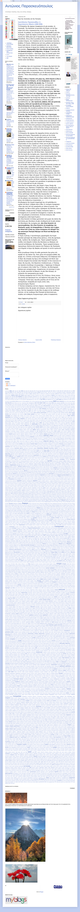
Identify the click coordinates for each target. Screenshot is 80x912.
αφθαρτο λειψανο (66, 460)
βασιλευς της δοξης (71, 465)
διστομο (46, 504)
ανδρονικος (28, 439)
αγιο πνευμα (42, 401)
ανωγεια (38, 445)
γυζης (10, 491)
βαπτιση (43, 463)
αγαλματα (68, 393)
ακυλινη (17, 429)
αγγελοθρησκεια (48, 395)
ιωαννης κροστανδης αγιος (60, 566)
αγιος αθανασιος (71, 404)
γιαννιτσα (20, 484)
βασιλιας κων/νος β (22, 466)
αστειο (47, 456)
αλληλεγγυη (22, 432)
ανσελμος (42, 442)
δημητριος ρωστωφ (29, 498)
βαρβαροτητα (7, 465)
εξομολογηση (22, 524)
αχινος (34, 462)
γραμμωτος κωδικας (56, 487)
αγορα (31, 421)
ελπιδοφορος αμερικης (56, 520)
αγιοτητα (15, 421)
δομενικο (41, 506)
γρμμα (71, 490)
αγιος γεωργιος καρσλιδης (59, 402)
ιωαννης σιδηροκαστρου (65, 568)
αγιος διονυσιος (50, 408)
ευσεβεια (29, 533)
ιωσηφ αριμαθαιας (53, 569)
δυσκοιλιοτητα (14, 509)
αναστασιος (35, 438)
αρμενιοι (60, 452)
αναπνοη (10, 438)
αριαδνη (51, 451)
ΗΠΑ (72, 540)
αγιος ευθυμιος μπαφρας (14, 409)
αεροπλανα (68, 422)
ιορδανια (38, 560)
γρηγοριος (73, 487)
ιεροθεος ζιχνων (65, 556)
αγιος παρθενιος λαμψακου (24, 417)
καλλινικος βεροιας (8, 575)
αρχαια (73, 453)
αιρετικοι (44, 427)
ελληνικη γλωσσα (12, 520)
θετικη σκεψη (28, 552)
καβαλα (38, 570)
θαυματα (69, 543)
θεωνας (41, 552)
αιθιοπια (19, 427)
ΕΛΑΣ (41, 516)
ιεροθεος (60, 556)
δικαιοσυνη (55, 503)
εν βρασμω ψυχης (53, 522)
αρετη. (40, 451)
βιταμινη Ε (65, 470)
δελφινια (44, 496)
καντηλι (28, 577)
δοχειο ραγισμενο (24, 507)
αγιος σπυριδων (38, 404)
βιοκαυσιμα (52, 470)
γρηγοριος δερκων (34, 489)
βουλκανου (70, 473)
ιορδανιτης (42, 560)
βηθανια (13, 469)
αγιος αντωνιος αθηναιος (55, 405)
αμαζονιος (61, 432)
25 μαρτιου (35, 392)
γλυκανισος (7, 486)
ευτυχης (70, 533)
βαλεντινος (23, 463)
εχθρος (36, 536)
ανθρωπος (51, 441)
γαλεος (39, 476)
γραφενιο (66, 487)
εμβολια (73, 520)
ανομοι (33, 442)
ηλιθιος (40, 540)
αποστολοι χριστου (18, 448)
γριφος (68, 490)
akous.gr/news (69, 129)
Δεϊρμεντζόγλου (17, 496)
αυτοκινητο (72, 459)
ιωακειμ (10, 565)
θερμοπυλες (7, 552)
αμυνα (31, 435)
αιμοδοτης (30, 427)
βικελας (8, 470)
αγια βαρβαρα (19, 396)
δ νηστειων (27, 491)
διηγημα (46, 503)
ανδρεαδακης (10, 439)
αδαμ (31, 422)
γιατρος (29, 484)
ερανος (51, 528)
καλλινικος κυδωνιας (24, 575)
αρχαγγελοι (62, 453)
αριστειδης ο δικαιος (71, 451)
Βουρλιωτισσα (10, 475)
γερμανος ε (47, 480)
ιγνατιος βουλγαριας (12, 556)
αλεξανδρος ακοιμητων (15, 431)
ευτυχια (73, 533)
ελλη (45, 519)
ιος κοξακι (55, 560)
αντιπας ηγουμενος (26, 443)
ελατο (48, 516)
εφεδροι (38, 535)
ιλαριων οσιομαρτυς (43, 559)
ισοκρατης (40, 563)
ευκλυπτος (15, 532)
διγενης (38, 503)
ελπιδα (50, 520)
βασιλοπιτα (56, 466)
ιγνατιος (6, 556)
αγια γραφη (24, 396)
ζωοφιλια (12, 539)
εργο (68, 528)
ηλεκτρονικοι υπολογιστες (10, 540)
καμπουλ (58, 576)
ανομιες (30, 442)
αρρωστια (12, 453)
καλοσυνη (22, 576)
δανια (74, 493)
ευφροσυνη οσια (13, 535)
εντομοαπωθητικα (32, 523)
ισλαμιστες (33, 563)
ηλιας (20, 540)
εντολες (24, 523)
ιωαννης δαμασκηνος (56, 565)
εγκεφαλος (28, 510)
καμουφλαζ (47, 576)
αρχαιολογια (36, 455)
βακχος (10, 463)
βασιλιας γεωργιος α (13, 466)
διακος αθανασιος (24, 501)
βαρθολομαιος (13, 465)
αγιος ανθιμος (40, 405)
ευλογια (26, 532)
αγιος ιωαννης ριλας (68, 402)
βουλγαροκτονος (57, 473)
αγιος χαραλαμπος (54, 420)
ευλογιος (35, 532)
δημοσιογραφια (8, 500)
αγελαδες (69, 395)
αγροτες (59, 421)
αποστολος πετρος (61, 448)
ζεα (15, 538)
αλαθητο (24, 429)
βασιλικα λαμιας (43, 466)
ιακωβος (69, 553)
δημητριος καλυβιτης (21, 498)
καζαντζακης (64, 570)
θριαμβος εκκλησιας (23, 553)
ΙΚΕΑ (32, 559)
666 (43, 392)
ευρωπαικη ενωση (8, 533)
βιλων (19, 470)
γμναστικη (36, 486)
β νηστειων (52, 462)
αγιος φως (54, 404)
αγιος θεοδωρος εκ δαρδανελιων (61, 409)
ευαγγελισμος (20, 530)
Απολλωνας (62, 446)
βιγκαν (71, 469)
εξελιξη (73, 523)
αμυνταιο (34, 435)
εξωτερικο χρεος (46, 524)
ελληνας (48, 519)
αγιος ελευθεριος (63, 408)
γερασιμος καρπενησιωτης (47, 479)
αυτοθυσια (57, 459)
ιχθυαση (73, 563)
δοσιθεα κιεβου (65, 506)
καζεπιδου (69, 570)
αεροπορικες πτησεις (20, 424)
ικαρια (30, 559)
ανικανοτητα (70, 441)
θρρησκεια (29, 553)
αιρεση (41, 427)
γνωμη (39, 486)
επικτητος (7, 528)
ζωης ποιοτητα (72, 538)
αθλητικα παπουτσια (50, 425)
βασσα (70, 466)
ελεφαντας (49, 517)
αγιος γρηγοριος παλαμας (26, 408)
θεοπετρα (27, 549)
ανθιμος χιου (27, 441)
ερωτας (30, 529)
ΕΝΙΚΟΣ (68, 108)
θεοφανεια (54, 549)
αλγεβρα (59, 429)
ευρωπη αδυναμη (20, 533)
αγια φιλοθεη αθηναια (14, 401)
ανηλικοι (73, 439)
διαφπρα (30, 503)
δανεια (71, 493)
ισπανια (47, 563)
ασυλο (74, 456)
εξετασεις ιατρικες (12, 524)
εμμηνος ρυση (19, 522)
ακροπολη (56, 428)
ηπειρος (10, 542)
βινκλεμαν (22, 470)
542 (41, 392)
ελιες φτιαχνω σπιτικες (68, 517)
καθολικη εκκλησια (31, 572)
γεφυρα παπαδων (28, 482)
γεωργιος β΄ (65, 482)
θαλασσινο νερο (16, 543)
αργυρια (73, 449)
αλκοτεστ (11, 432)
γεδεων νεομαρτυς (34, 477)
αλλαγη (18, 432)
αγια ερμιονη (37, 398)
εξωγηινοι (38, 524)
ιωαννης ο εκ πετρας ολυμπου (25, 568)
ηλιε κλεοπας (36, 540)
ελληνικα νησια (63, 519)
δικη (63, 503)
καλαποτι (40, 573)
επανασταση (12, 526)
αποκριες (44, 446)
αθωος (62, 425)
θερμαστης (59, 550)
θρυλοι (33, 553)
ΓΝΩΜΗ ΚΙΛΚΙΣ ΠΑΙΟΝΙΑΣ (10, 168)
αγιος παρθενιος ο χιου (34, 417)
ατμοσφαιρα (51, 458)
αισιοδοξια (52, 427)
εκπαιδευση (7, 516)
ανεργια (62, 439)
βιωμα (13, 472)
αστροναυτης (60, 456)
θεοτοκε (39, 549)
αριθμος (57, 451)
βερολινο (70, 467)
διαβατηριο (43, 500)
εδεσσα (14, 512)
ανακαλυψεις (22, 436)
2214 (9, 392)
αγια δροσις (16, 398)
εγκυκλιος (51, 510)
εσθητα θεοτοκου (40, 529)
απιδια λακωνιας (16, 446)
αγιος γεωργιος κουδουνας (59, 407)
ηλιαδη (17, 540)
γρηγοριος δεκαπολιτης (26, 489)
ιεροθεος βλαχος (71, 556)
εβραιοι (9, 510)
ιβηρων (69, 555)
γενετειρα (53, 477)
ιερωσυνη (13, 559)
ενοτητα (16, 523)
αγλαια (24, 421)
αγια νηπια (34, 399)
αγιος (53, 402)
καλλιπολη (41, 575)
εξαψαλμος (70, 523)
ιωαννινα (25, 569)
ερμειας (6, 529)
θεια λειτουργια (31, 545)
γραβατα (44, 487)
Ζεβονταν (23, 538)
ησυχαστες (50, 542)
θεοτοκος (43, 549)
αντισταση (40, 443)
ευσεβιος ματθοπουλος (53, 533)
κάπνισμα (58, 577)
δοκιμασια (30, 506)
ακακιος (9, 428)
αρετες (35, 451)
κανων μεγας (36, 577)
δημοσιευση (73, 498)
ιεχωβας (16, 559)
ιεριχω (57, 556)
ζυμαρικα (57, 538)
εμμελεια (14, 522)
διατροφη (11, 503)
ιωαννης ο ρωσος (34, 568)
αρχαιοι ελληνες (24, 455)
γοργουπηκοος (8, 487)
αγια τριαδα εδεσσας (71, 399)
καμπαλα (51, 576)
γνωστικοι (52, 486)
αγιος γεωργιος (51, 407)
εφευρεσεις (48, 535)
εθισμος (24, 512)
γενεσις (49, 477)
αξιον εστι (48, 445)
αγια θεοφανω (57, 398)
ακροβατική (52, 428)
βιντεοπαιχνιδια (30, 470)
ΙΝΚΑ (19, 560)
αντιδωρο (57, 442)
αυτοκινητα (67, 459)
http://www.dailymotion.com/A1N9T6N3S (70, 138)
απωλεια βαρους (43, 449)
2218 (18, 392)
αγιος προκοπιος (28, 418)
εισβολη (73, 513)
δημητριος (60, 497)
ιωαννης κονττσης (44, 566)
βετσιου (10, 469)
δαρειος (40, 494)
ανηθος (70, 439)
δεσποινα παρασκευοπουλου (17, 497)
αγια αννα (71, 396)
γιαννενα (16, 484)
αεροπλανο (72, 422)
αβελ (10, 393)
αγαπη (13, 395)
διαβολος (55, 500)
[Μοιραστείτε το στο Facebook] (31, 302)
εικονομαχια (32, 513)
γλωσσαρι (31, 486)
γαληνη (45, 476)
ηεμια (32, 539)
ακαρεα (12, 428)
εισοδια (10, 514)
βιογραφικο (44, 470)
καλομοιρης (11, 576)
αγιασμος (27, 401)
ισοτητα (44, 563)
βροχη (53, 475)
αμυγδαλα (22, 435)
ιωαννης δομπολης (63, 565)
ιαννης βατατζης (50, 555)
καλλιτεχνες (58, 575)
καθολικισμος (37, 572)
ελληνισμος (33, 520)
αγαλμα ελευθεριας (62, 393)
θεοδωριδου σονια (49, 546)
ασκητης (25, 456)
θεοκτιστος (7, 549)
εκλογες (73, 514)
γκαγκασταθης (43, 484)
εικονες (28, 513)
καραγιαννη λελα (71, 577)
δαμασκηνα (34, 493)
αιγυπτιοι (6, 427)
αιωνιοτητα (65, 427)
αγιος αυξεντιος (17, 407)
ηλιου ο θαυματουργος (53, 540)
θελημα (48, 545)
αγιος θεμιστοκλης (51, 409)
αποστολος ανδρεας (32, 448)
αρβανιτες (58, 449)
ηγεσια (26, 539)
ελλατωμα (42, 519)
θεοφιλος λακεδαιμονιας (16, 550)
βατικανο (73, 466)
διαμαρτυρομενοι (48, 501)
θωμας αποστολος (55, 553)
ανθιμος (14, 441)
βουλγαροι (51, 473)
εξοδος (17, 524)
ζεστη (33, 538)
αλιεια (62, 431)
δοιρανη (26, 506)
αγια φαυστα (7, 401)
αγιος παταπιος (52, 417)
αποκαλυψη (36, 446)
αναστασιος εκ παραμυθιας (43, 438)
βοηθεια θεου (46, 472)
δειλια (8, 496)
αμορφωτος (7, 435)
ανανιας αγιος (64, 436)
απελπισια (7, 446)
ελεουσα (28, 517)
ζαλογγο (57, 536)
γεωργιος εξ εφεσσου (14, 483)
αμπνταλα (11, 435)
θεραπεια (32, 550)
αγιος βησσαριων (39, 407)
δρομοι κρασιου (61, 507)
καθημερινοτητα (24, 572)
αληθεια (55, 431)
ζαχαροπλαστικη (8, 538)
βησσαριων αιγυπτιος (39, 469)
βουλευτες (62, 473)
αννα (9, 442)
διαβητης (47, 500)
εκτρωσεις (24, 516)
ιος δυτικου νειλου (49, 560)
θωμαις (49, 553)
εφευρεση (53, 535)
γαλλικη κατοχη (72, 476)
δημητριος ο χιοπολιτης (67, 497)
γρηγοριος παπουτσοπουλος (37, 490)
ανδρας (6, 439)
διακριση (30, 501)
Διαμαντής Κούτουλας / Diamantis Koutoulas (9, 130)
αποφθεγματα (24, 449)
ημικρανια (68, 540)
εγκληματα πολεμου (41, 510)
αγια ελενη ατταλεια (31, 398)
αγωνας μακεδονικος (25, 422)
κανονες (21, 577)
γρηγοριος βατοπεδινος (9, 489)
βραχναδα (29, 475)
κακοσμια (12, 573)
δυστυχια (32, 509)
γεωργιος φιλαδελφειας (65, 483)
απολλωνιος (67, 446)
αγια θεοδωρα (51, 398)
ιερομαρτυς (34, 557)
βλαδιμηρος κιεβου (17, 472)
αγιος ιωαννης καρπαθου (68, 411)
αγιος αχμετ (22, 407)
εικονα (25, 513)
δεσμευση (7, 497)
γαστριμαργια (19, 477)
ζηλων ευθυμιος (40, 538)
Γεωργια (40, 482)
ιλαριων (37, 559)
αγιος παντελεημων (15, 417)
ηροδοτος (17, 542)
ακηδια (31, 428)
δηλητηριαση (37, 497)
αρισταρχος (61, 451)
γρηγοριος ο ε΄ (28, 490)
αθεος (24, 425)
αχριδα (39, 462)
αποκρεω (40, 446)
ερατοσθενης (55, 528)
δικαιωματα (60, 503)
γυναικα (19, 491)
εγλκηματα (68, 510)
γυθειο (12, 491)
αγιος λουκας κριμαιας (29, 414)
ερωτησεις (34, 529)
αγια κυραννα (40, 396)
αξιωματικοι (52, 445)
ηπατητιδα (7, 542)
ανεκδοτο (43, 439)
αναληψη (48, 436)
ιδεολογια (30, 556)
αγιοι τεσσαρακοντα (30, 402)
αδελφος (37, 422)
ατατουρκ (43, 458)
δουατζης (70, 506)
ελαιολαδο (38, 516)
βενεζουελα (38, 467)
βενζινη (45, 467)
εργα (59, 528)
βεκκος (25, 467)
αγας (40, 395)
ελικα (74, 517)
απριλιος (28, 449)
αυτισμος (42, 459)
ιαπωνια (55, 555)
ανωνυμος (42, 445)
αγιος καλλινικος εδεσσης (63, 412)
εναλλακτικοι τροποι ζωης (62, 522)
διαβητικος (51, 500)
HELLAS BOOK (69, 132)
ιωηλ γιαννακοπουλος (33, 569)
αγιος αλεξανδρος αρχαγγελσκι (20, 405)
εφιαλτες (73, 535)
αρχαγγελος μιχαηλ (68, 453)
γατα (23, 477)
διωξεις (6, 506)
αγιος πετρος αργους (69, 417)
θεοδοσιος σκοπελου (24, 546)
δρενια (54, 507)
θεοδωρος (54, 546)
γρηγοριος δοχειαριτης (56, 489)
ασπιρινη (33, 456)
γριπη (60, 490)
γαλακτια (28, 476)
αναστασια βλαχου (24, 438)
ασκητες (22, 456)
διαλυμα (42, 501)
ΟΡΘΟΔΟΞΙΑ (69, 118)
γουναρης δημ (39, 487)
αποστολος (26, 448)
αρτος (58, 453)
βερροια (73, 467)
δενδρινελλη (54, 496)
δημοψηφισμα (34, 500)
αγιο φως (46, 401)
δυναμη (70, 507)
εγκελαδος (24, 510)
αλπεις (36, 432)
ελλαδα (33, 519)
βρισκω (49, 475)
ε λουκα (65, 509)
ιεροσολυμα (48, 557)
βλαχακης (33, 472)
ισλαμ (29, 563)
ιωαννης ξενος (42, 565)
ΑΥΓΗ (7, 54)
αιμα (22, 427)
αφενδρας (49, 461)
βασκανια (66, 466)
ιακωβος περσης (36, 555)
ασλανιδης (29, 456)
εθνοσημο (7, 513)
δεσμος (10, 497)
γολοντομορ (63, 486)
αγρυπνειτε (70, 421)
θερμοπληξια (72, 550)
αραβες (48, 449)
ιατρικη (64, 555)
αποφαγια (16, 449)
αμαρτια (10, 433)
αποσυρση (73, 448)
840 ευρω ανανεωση (52, 392)
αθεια (21, 425)
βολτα (57, 472)
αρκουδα (44, 452)
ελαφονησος (51, 516)
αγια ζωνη (47, 398)
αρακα (51, 449)
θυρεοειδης (43, 553)
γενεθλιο (46, 477)
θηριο (47, 552)
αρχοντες (53, 455)
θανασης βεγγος (39, 543)
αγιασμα (23, 401)
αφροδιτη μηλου (15, 462)
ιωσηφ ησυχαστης (11, 570)
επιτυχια (26, 528)
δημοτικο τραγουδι (28, 500)
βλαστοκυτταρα (24, 472)
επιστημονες (18, 528)
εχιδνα (40, 536)
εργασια (61, 528)
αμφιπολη (64, 435)
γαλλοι (6, 477)
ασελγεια (73, 455)
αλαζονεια (21, 429)
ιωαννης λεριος (69, 566)
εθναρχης (28, 512)
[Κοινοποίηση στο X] (30, 302)
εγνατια (71, 510)
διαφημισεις (15, 503)
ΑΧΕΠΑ (24, 462)
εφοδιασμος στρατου (14, 536)
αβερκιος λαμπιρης (14, 393)
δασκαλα (50, 494)
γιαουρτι (23, 484)
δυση (10, 509)
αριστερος (17, 452)
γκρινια (67, 484)
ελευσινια (44, 517)
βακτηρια (7, 463)
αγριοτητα (44, 421)
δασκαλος (54, 494)
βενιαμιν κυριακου (50, 467)
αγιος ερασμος (70, 408)
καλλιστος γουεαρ (46, 575)
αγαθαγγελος (42, 393)
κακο (66, 572)
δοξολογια (58, 506)
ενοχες (19, 523)
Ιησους (20, 559)
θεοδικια (68, 545)
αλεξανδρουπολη (42, 431)
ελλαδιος (36, 519)
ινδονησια (7, 560)
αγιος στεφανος (24, 420)
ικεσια (35, 559)
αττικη (55, 458)
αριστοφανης (31, 452)
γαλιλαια (52, 476)
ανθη (12, 441)
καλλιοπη (29, 575)
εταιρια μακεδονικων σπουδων (60, 529)
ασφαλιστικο (25, 458)
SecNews (8, 119)
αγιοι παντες (14, 402)
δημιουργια (50, 498)
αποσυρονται (68, 448)
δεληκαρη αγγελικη (38, 496)
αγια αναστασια (66, 396)
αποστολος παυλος (53, 448)
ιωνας (40, 569)
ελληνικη (6, 520)
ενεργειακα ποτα (8, 523)
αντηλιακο (46, 442)
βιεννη (74, 469)
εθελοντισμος (18, 512)
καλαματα (28, 573)
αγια (72, 395)
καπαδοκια (45, 577)
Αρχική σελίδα (39, 339)
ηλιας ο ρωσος (31, 540)
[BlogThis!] (29, 302)
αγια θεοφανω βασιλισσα (32, 396)
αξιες (45, 445)
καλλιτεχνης (63, 575)
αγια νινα (38, 399)
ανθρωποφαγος (64, 441)
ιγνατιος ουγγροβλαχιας (20, 556)
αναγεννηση (11, 436)
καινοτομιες (56, 572)
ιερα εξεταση (38, 556)
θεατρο (15, 545)
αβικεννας (23, 393)
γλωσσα (22, 486)
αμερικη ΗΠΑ (50, 433)
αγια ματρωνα (29, 399)
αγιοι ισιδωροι (72, 401)
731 (45, 392)
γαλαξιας (36, 476)
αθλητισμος (56, 425)
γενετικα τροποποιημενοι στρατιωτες (61, 477)
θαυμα (60, 543)
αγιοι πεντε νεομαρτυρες (21, 402)
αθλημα (37, 425)
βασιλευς (66, 465)
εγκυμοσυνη (63, 510)
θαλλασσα (30, 543)
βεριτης (59, 467)
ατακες (36, 458)
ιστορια (59, 564)
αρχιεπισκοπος (44, 455)
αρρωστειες (7, 453)
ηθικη (36, 539)
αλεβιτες (63, 429)
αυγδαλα (73, 458)
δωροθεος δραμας (60, 509)
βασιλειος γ (55, 465)
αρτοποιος (55, 453)
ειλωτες (42, 513)
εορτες (55, 524)
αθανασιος (40, 424)
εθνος (74, 512)
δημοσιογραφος (14, 500)
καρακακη (25, 579)
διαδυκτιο (63, 500)
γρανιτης (62, 487)
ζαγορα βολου (44, 536)
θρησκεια (73, 552)
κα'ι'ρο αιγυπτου (31, 570)
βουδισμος (24, 473)
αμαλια (65, 432)
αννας (24, 442)
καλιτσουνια (54, 573)
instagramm (68, 141)
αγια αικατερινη (59, 396)
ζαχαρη (69, 536)
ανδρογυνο (24, 439)
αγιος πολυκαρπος (13, 418)
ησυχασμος (46, 542)
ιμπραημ (68, 559)
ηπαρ (74, 540)
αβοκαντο (27, 393)
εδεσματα (11, 512)
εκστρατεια (12, 516)
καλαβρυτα (16, 573)
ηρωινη (32, 542)
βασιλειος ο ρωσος (60, 465)
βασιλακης (32, 465)
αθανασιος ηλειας (67, 424)
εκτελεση (19, 516)
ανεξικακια (59, 439)
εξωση (41, 524)
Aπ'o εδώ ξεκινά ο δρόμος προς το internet (70, 126)
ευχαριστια (26, 535)
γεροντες (73, 480)
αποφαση (19, 449)
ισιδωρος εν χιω (24, 563)
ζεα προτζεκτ (19, 538)
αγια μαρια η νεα (17, 399)
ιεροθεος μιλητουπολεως (9, 557)
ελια (60, 517)
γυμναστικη (16, 491)
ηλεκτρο (51, 539)
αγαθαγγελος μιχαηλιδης (49, 393)
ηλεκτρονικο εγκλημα (70, 539)
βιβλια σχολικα (60, 469)
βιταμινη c (69, 470)
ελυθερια (64, 520)
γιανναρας (12, 484)
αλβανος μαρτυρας (53, 429)
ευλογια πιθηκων (31, 532)
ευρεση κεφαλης (63, 532)
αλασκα (28, 429)
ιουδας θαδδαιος (68, 560)
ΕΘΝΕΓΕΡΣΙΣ (9, 180)
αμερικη (45, 433)
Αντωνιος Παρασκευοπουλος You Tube (70, 95)
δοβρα (18, 506)
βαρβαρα (59, 463)
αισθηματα (48, 427)
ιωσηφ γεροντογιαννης (61, 569)
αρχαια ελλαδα (8, 455)
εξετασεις (7, 524)
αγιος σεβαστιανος (31, 404)
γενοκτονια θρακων (18, 479)
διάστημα (64, 501)
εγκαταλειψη (19, 510)
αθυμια (60, 425)
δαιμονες (20, 493)
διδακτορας (42, 503)
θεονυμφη (23, 549)
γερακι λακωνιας (31, 479)
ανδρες (20, 439)
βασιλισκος (52, 466)
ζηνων (51, 538)
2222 (29, 392)
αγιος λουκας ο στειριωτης (40, 414)
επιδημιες (31, 526)
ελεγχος (58, 516)
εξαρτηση (66, 523)
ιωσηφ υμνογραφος (24, 570)
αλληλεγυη (27, 432)
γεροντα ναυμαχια (64, 480)
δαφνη (70, 494)
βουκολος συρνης (29, 473)
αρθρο (48, 451)
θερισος (43, 550)
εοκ (50, 524)
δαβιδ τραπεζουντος (15, 493)
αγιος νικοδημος (14, 415)
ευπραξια (58, 532)
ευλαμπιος (22, 532)
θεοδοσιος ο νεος (17, 546)
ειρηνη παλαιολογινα (54, 513)
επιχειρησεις (42, 528)
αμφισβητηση (68, 435)
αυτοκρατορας (8, 460)
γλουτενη (70, 484)
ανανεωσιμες (59, 436)
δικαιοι (51, 503)
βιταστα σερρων (8, 472)
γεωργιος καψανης (29, 483)
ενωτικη (50, 523)
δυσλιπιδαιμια (24, 509)
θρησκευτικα (7, 553)
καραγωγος (12, 579)
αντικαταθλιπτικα (62, 442)
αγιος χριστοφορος (61, 420)
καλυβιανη (35, 576)
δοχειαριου (18, 507)
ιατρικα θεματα (59, 555)
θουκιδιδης (59, 552)
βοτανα (14, 473)
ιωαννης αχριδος (48, 565)
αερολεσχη (63, 422)
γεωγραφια (37, 482)
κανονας (18, 577)
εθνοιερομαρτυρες (54, 512)
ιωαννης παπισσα (42, 568)
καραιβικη (16, 579)
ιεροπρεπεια (38, 557)
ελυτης (68, 520)
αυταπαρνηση (33, 459)
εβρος (15, 510)
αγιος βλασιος (45, 407)
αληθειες (58, 431)
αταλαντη (39, 458)
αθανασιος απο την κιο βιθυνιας (57, 424)
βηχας (44, 469)
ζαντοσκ (66, 536)
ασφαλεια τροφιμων (19, 458)
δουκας (73, 506)
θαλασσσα (26, 543)
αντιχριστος (50, 443)
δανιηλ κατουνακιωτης (26, 494)
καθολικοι (42, 572)
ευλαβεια (18, 532)
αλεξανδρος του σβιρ (34, 431)
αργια (65, 449)
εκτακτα (16, 516)
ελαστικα (44, 516)
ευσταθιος (65, 533)
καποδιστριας (62, 577)
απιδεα (11, 446)
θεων (39, 552)
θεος (33, 549)
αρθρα (45, 451)
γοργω (13, 487)
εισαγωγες (70, 513)
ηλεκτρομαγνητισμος (57, 539)
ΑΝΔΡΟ (68, 92)
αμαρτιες (14, 433)
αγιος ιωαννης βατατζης (58, 411)
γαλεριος (42, 476)
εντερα (21, 523)
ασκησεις (15, 456)
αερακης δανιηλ (57, 422)
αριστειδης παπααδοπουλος (10, 452)
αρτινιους (68, 97)
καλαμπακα (32, 573)
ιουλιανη (73, 560)
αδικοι (44, 422)
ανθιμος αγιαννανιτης (20, 441)
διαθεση (70, 500)
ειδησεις (10, 513)
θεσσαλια (12, 552)
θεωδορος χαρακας (34, 552)
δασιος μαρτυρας (45, 494)
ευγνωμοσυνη (41, 530)
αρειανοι (22, 451)
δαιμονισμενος (25, 493)
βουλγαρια (39, 473)
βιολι (55, 470)
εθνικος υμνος (48, 512)
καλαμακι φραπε (22, 573)
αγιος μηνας (69, 414)
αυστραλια (24, 459)
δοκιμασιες (34, 506)
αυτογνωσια (51, 459)
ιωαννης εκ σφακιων (71, 565)
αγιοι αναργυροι (60, 401)
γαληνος (48, 476)
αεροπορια (13, 424)
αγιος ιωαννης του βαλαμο (28, 412)
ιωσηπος (45, 569)
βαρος (22, 465)
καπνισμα (54, 577)
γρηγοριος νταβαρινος (21, 490)
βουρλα (6, 475)
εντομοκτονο (38, 523)
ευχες (30, 535)
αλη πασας (51, 431)
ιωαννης (13, 565)
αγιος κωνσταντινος (13, 414)
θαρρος (54, 543)
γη (74, 483)
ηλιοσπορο (46, 540)
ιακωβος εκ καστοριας (21, 555)
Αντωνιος (61, 443)
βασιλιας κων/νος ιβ (31, 466)
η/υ (23, 539)
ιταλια (68, 563)
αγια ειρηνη (20, 398)
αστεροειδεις (51, 456)
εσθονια (45, 529)
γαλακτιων (32, 476)
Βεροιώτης (9, 105)
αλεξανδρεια (67, 429)
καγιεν (61, 570)
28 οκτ (39, 392)
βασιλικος (48, 466)
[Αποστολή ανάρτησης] (25, 302)
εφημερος (70, 535)
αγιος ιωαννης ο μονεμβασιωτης (46, 411)
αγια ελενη (25, 398)
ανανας (55, 436)
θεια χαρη (42, 545)
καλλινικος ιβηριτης (16, 575)
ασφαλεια (13, 458)
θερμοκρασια (67, 550)
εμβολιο (6, 522)
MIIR (7, 58)
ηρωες (30, 542)
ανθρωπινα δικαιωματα (38, 441)
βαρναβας (19, 465)
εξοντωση (27, 524)
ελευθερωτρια (40, 517)
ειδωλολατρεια (20, 513)
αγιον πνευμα (48, 402)
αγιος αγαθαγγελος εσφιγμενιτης (62, 404)
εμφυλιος (47, 522)
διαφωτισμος (34, 503)
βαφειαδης (22, 467)
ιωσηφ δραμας (68, 569)
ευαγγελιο (15, 530)
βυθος (71, 475)
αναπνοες (7, 438)
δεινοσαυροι (12, 496)
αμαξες (73, 432)
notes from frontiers (70, 143)
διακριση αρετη (34, 501)
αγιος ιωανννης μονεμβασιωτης (52, 412)
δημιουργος (54, 498)
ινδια (71, 559)
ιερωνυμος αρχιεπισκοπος (66, 557)
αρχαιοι (19, 455)
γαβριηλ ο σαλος (8, 476)
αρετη (37, 451)
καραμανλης (29, 579)
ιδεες (28, 556)
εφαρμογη (35, 535)
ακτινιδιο (68, 428)
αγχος (73, 421)
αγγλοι (65, 395)
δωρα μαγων (46, 509)
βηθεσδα (17, 469)
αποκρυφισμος (57, 446)
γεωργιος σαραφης (51, 483)
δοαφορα (15, 506)
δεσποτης (25, 497)
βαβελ (70, 462)
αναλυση (51, 436)
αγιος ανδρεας (35, 405)
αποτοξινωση (7, 449)
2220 (25, 392)
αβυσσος (38, 393)
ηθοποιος (45, 539)
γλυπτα (18, 486)
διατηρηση (73, 501)
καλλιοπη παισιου (35, 575)
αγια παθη (42, 399)
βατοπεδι (11, 467)
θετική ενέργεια (23, 552)
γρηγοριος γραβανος (18, 489)
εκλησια (70, 514)
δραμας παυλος (43, 507)
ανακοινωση (37, 436)
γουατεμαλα (20, 487)
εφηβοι (59, 535)
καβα (35, 570)
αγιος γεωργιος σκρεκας (9, 408)
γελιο (43, 477)
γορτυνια (16, 487)
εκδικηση (38, 514)
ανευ (68, 439)
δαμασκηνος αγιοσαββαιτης (41, 493)
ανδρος (32, 439)
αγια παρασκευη (48, 399)
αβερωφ (19, 393)
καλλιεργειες (68, 573)
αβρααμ (30, 393)
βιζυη (6, 470)
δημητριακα (56, 497)
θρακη (63, 552)
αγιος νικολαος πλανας (47, 415)
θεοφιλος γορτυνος (8, 550)
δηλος (45, 497)
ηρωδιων (27, 542)
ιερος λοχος (43, 557)
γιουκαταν (39, 484)
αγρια (41, 421)
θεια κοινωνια (24, 545)
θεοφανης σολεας (64, 549)
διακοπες (19, 501)
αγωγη (6, 422)
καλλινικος (73, 573)
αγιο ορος (37, 401)
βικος (11, 470)
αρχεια (40, 455)
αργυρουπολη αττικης (13, 451)
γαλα (25, 476)
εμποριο (32, 522)
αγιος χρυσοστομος (69, 420)
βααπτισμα (67, 462)
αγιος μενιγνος (63, 414)
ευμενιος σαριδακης (52, 532)
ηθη (33, 539)
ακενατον (20, 428)
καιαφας (50, 572)
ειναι (45, 513)
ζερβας (26, 538)
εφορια (19, 536)
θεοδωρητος (43, 546)
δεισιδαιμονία (22, 496)
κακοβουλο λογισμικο (71, 572)
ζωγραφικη (65, 538)
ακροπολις (60, 428)
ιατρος (67, 555)
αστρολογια (56, 456)
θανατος (44, 543)
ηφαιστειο (59, 542)
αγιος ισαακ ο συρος (35, 411)
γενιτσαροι (73, 477)
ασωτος (29, 458)
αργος (67, 449)
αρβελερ (62, 449)
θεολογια (19, 549)
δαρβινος (32, 494)
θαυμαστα (64, 543)
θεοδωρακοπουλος (37, 546)
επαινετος (7, 526)
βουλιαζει (66, 473)
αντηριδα (49, 442)
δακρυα (30, 493)
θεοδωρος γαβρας (71, 546)
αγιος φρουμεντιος (42, 420)
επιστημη (14, 528)
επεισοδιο (17, 526)
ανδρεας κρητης (16, 439)
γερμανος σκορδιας (41, 480)
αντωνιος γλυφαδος (67, 443)
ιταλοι (70, 563)
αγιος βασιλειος (33, 407)
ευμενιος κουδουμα (44, 532)
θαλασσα (69, 542)
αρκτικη (47, 452)
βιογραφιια (40, 470)
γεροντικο (7, 482)
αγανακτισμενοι (8, 395)
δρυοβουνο (66, 507)
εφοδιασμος (7, 536)
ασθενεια (7, 456)
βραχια (25, 475)
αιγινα (74, 425)
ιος (45, 560)
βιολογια (57, 470)
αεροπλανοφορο (8, 424)
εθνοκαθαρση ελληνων (68, 512)
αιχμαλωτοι (61, 427)
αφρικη (10, 462)
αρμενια (57, 452)
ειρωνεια (65, 513)
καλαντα (36, 573)
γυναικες (23, 491)
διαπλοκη (53, 501)
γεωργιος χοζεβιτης (49, 482)
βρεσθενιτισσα (37, 475)
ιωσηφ (48, 569)
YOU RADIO (9, 56)
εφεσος (41, 535)
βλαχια (37, 472)
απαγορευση (59, 445)
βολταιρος (60, 472)
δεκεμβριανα (32, 496)
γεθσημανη (40, 477)
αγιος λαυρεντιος (21, 414)
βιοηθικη (47, 470)
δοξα (51, 506)
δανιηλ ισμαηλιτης (18, 494)
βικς (13, 470)
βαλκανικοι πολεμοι (33, 463)
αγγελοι (53, 395)
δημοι (58, 498)
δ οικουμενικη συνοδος (33, 491)
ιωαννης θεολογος (18, 565)
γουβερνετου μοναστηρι (27, 487)
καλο (74, 575)
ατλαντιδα (47, 458)
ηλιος (43, 540)
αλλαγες (15, 432)
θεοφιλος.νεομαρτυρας (26, 550)
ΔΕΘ (6, 496)
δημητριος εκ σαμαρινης (13, 498)
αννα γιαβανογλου (14, 442)
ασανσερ (67, 455)
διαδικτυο (59, 500)
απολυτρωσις (72, 446)
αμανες (70, 432)
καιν (53, 572)
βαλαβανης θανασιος (16, 463)
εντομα (27, 523)
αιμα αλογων (25, 427)
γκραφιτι (59, 484)
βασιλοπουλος (61, 466)
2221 (27, 392)
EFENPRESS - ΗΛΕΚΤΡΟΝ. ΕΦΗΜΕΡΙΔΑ (9, 193)
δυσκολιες (19, 509)
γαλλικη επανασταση (65, 476)
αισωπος (56, 427)
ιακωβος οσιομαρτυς (13, 555)
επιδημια (28, 526)
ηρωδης (23, 542)
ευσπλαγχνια (60, 533)
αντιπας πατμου (34, 443)
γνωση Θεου (47, 486)
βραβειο (18, 475)
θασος (57, 543)
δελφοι (47, 496)
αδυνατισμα (51, 422)
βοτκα (17, 473)
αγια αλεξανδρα (13, 396)
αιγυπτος (10, 427)
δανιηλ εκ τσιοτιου (11, 494)
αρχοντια (57, 455)
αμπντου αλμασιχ (17, 435)
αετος (31, 424)
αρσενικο (16, 453)
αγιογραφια (50, 401)
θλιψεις (52, 552)
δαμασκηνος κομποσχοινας (52, 493)
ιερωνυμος (58, 557)
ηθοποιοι (41, 539)
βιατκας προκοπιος (50, 469)
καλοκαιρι (7, 576)
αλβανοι (48, 429)
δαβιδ (48, 491)
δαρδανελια (37, 494)
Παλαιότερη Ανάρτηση (56, 339)
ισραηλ (51, 563)
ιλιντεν (59, 559)
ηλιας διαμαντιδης (24, 540)
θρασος (66, 552)
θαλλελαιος (34, 543)
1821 (10, 391)
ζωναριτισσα (7, 539)
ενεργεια (73, 522)
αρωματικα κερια (62, 455)
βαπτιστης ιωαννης (54, 463)
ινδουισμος (11, 560)
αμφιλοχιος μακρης (48, 435)
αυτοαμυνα (47, 459)
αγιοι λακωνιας (8, 402)
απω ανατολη (32, 449)
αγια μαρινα (45, 396)
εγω (74, 510)
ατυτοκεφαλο (62, 458)
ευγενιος (36, 530)
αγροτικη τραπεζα (64, 421)
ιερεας (51, 556)
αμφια (37, 435)
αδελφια (33, 422)
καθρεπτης (46, 572)
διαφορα (25, 503)
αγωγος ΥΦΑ (14, 422)
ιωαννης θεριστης (15, 566)
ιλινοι (56, 559)
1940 (22, 390)
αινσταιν (34, 427)
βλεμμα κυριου (41, 472)
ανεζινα (39, 439)
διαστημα (60, 501)
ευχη (32, 535)
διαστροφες (68, 501)
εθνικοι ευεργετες (42, 512)
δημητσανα (45, 498)
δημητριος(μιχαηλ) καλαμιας (38, 498)
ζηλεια (36, 538)
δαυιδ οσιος (67, 494)
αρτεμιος (43, 453)
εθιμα (22, 512)
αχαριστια (20, 462)
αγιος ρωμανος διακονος (36, 418)
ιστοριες (64, 563)
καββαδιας (53, 570)
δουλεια (6, 507)
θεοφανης (59, 549)
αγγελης (43, 395)
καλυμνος (38, 576)
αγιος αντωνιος (46, 405)
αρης (43, 451)
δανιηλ (6, 494)
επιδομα (35, 526)
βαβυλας (73, 462)
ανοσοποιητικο (37, 442)
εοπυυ (52, 524)
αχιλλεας (27, 462)
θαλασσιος (21, 543)
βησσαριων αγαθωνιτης (30, 469)
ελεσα (31, 517)
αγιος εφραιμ (28, 409)
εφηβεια (56, 535)
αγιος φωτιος (48, 420)
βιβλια (55, 469)
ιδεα (26, 556)
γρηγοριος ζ (68, 489)
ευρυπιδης (68, 532)
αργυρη (70, 449)
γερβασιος (69, 479)
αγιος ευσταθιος (22, 409)
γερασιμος (40, 479)
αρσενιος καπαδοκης (35, 453)
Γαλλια (59, 476)
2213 (6, 392)
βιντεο (25, 470)
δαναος (68, 493)
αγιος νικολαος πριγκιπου (57, 415)
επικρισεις (73, 526)
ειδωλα (15, 513)
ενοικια (13, 523)
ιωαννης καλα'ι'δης (22, 566)
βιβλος (68, 469)
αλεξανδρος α (8, 431)
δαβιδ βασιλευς (52, 491)
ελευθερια (35, 517)
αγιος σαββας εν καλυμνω (47, 418)
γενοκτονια (11, 479)
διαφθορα (20, 503)
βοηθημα (51, 472)
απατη (63, 445)
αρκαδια (38, 452)
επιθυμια (52, 526)
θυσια (46, 553)
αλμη (30, 432)
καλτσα (31, 576)
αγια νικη (50, 396)
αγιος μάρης (58, 414)
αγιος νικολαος (25, 404)
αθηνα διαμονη (33, 425)
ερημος (73, 528)
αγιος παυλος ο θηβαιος (60, 417)
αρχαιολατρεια (30, 455)
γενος (23, 479)
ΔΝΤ (13, 506)
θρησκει (69, 552)
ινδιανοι (73, 559)
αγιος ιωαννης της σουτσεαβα (17, 412)
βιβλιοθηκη (65, 469)
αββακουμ (7, 393)
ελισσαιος (25, 519)
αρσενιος (20, 453)
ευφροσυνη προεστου (20, 535)
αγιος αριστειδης (11, 407)
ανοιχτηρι (27, 442)
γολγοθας (59, 486)
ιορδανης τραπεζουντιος (32, 560)
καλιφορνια (58, 573)
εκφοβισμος (28, 516)
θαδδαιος (65, 542)
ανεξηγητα (55, 439)
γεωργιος (44, 482)
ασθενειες (11, 456)
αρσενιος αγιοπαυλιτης (27, 453)
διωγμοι (64, 504)
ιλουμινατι (62, 559)
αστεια (44, 456)
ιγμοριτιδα (73, 555)
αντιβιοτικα (53, 442)
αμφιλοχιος (41, 435)
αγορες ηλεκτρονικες (36, 421)
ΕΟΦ (60, 524)
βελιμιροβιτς (33, 467)
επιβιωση (24, 526)
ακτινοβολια (72, 428)
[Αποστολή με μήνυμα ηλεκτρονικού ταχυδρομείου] (27, 302)
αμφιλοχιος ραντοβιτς (58, 435)
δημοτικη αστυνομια (20, 500)
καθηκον (19, 572)
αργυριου (6, 451)
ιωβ (28, 569)
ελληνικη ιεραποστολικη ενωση (21, 520)
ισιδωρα (19, 563)
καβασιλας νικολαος (43, 570)
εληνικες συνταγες (55, 517)
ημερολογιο (64, 540)
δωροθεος (55, 509)
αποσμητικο (7, 448)
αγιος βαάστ (27, 407)
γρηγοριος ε (63, 489)
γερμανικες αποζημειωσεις (27, 480)
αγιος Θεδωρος (45, 409)
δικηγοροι (66, 503)
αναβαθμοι (73, 435)
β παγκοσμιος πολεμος (59, 462)
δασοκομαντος (59, 494)
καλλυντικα (70, 575)
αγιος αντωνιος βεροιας (64, 405)
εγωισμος (7, 512)
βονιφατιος (64, 472)
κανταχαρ (25, 577)
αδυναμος (47, 422)
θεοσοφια (36, 549)
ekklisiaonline (69, 131)
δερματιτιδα (70, 496)
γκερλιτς (50, 484)
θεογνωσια (60, 545)
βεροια (67, 467)
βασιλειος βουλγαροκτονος (47, 465)
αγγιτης (56, 395)
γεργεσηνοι (14, 480)
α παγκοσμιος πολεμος (70, 392)
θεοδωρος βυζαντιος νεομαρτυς (62, 546)
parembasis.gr (69, 144)
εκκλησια (48, 515)
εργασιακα (65, 528)
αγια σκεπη (54, 399)
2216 (13, 392)
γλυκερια (14, 486)
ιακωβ (67, 553)
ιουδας (63, 560)
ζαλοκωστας (62, 536)
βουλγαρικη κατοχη (45, 473)
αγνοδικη (28, 421)
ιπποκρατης (32, 561)
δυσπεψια (28, 509)
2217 (15, 392)
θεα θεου (73, 543)
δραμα (38, 507)
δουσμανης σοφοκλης (12, 507)
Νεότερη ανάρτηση (22, 339)
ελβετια (55, 516)
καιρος (59, 572)
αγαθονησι (57, 393)
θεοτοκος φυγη (49, 549)
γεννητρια (7, 479)
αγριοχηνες (49, 421)
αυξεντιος (12, 459)
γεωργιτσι (72, 483)
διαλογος (39, 501)
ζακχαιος (53, 536)
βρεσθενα (33, 475)
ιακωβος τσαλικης (42, 555)
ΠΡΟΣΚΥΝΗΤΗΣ (70, 120)
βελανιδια (29, 467)
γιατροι (26, 484)
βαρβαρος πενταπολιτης (70, 463)
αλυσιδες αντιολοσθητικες (47, 432)
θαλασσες (11, 543)
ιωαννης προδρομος (50, 568)
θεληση (56, 545)
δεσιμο (73, 496)
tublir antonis (69, 148)
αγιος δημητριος (42, 408)
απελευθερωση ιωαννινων (70, 445)
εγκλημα (31, 510)
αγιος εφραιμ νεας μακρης (37, 409)
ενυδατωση (43, 523)
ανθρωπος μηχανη (57, 441)
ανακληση (32, 436)
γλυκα (74, 484)
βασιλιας (7, 466)
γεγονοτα (29, 477)
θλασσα (49, 552)
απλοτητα (24, 446)
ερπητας (13, 529)
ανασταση (18, 438)
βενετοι (42, 467)
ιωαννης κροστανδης (26, 565)
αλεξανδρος (72, 429)
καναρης (65, 576)
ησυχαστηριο (54, 542)
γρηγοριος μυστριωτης (13, 490)
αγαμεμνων (73, 393)
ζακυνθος (49, 536)
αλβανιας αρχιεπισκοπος (41, 429)
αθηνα (26, 425)
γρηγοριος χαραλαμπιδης (54, 490)
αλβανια (34, 429)
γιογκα (32, 484)
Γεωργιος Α (56, 482)
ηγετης (29, 539)
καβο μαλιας (57, 570)
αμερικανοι (41, 433)
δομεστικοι (46, 506)
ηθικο (39, 539)
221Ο (22, 392)
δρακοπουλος (34, 507)
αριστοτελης (27, 452)
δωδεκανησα (41, 509)
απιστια (21, 446)
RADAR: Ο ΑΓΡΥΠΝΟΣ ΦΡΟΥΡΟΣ (9, 156)
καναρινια (69, 576)
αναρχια (14, 438)
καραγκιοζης (7, 579)
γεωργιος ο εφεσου (44, 483)
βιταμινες (61, 470)
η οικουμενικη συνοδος (18, 539)
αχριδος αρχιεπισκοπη (45, 462)
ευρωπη (14, 533)
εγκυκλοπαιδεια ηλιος (57, 510)
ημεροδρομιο (59, 540)
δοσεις (61, 506)
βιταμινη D (73, 470)
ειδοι (13, 513)
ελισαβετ (13, 519)
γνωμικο (42, 486)
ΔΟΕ (23, 506)
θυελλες (36, 553)
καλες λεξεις (44, 573)
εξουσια (30, 524)
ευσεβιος (32, 533)
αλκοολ (73, 431)
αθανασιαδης (35, 424)
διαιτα (74, 500)
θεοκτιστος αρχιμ (13, 549)
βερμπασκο (63, 467)
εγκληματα (36, 510)
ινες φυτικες (15, 560)
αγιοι (54, 401)
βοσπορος (11, 473)
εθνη (31, 512)
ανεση (65, 439)
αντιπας (21, 443)
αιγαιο (65, 425)
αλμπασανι (33, 432)
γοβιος (55, 486)
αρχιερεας (49, 455)
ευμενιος (39, 532)
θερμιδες (63, 550)
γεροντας (69, 480)
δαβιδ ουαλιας (7, 493)
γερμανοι (35, 480)
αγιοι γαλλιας (66, 401)
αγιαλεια (20, 401)
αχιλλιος (31, 462)
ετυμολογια (69, 529)
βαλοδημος (39, 463)
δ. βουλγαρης (41, 491)
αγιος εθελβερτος (57, 408)
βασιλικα (37, 466)
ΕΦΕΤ (44, 535)
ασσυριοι (41, 456)
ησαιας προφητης (40, 542)
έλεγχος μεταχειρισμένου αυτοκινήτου (68, 516)
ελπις (62, 520)
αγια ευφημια (42, 398)
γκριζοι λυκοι (63, 484)
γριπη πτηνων (64, 490)
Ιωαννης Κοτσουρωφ (51, 566)
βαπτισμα (47, 463)
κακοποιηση (7, 573)
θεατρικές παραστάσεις (9, 545)
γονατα (67, 486)
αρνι (63, 452)
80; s (47, 392)
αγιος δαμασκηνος (35, 408)
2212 (74, 390)
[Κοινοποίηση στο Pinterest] (32, 302)
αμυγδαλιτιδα (27, 435)
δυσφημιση (36, 509)
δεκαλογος (28, 496)
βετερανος (7, 469)
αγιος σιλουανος (69, 418)
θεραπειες (36, 550)
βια (46, 469)
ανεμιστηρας (47, 439)
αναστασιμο (30, 438)
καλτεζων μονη (27, 576)
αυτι (37, 459)
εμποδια (29, 522)
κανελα (8, 577)
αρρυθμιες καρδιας (71, 452)
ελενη (11, 517)
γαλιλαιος (56, 476)
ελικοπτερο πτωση (8, 519)
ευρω (74, 532)
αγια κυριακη (72, 398)
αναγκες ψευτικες (17, 436)
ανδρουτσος (36, 439)
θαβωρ (62, 542)
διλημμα (73, 503)
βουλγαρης (35, 473)
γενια (70, 477)
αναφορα (73, 438)
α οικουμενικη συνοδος (60, 392)
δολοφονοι (38, 506)
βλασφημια (29, 472)
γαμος (9, 477)
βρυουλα (55, 475)
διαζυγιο (67, 500)
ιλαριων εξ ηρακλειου (51, 559)
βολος (54, 472)
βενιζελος (56, 467)
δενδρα (50, 496)
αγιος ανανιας (29, 405)
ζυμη (60, 538)
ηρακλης (14, 542)
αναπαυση (69, 436)
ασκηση (18, 456)
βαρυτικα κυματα (27, 465)
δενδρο (58, 496)
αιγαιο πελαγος (69, 425)
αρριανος (66, 452)
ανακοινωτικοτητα (43, 436)
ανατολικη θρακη (68, 438)
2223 (31, 392)
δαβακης (45, 491)
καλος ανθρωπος (17, 576)
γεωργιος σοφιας (58, 483)
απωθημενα (38, 449)
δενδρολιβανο (62, 496)
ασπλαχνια (37, 456)
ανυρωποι (27, 445)
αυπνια (20, 459)
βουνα (73, 473)
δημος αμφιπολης (67, 498)
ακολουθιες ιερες (39, 428)
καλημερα (49, 573)
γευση (23, 482)
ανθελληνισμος (8, 441)
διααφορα (39, 500)
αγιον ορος (43, 402)
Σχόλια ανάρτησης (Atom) (29, 342)
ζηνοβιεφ (48, 538)
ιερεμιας (54, 556)
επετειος (20, 526)
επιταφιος (22, 528)
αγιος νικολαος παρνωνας (38, 415)
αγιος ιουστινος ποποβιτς (26, 411)
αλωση (58, 432)
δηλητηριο (41, 497)
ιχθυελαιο (7, 565)
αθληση (41, 425)
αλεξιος (47, 431)
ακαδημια (69, 427)
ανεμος (51, 439)
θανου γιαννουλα (49, 543)
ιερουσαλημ (53, 557)
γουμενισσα (34, 487)
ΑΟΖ (56, 445)
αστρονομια (65, 456)
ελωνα (70, 520)
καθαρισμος (15, 572)
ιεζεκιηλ (34, 556)
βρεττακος (46, 475)
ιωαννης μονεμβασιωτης (35, 565)
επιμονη (10, 528)
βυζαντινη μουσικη (61, 475)
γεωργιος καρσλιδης (21, 483)
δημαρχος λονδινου (49, 497)
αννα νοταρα (20, 442)
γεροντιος (11, 482)
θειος (46, 545)
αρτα (40, 453)
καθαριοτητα (11, 572)
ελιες (62, 517)
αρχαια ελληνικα (15, 455)
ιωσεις (42, 569)
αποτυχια (12, 449)
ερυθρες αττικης (26, 529)
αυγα (70, 458)
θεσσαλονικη (17, 552)
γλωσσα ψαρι (26, 486)
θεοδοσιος (73, 545)
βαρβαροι (63, 463)
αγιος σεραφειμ (63, 418)
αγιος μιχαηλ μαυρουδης (16, 404)
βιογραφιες (36, 470)
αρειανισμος (19, 451)
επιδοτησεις (39, 526)
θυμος (39, 553)
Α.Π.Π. (9, 383)
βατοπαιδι (7, 467)
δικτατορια (70, 503)
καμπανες (55, 576)
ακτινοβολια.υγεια (8, 429)
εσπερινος (49, 529)
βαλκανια (27, 463)
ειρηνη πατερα (61, 513)
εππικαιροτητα (47, 528)
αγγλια (59, 395)
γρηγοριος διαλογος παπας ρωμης (44, 489)
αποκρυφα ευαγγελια (50, 446)
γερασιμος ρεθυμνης (63, 479)
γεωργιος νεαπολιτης (36, 483)
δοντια (49, 506)
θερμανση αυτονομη (53, 550)
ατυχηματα (67, 458)
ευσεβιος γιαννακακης (45, 533)
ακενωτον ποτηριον (26, 428)
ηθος (49, 539)
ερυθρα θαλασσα (18, 529)
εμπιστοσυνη (24, 522)
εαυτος (71, 509)
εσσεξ (53, 529)
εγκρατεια (47, 510)
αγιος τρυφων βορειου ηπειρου (33, 420)
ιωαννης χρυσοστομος (15, 569)
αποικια (32, 446)
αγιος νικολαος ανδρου (28, 415)
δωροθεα (51, 509)
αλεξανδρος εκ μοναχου (24, 431)
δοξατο (54, 506)
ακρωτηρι (64, 428)
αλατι (31, 429)
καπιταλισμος (49, 577)
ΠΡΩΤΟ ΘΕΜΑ (9, 48)
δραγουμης (29, 507)
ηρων (35, 542)
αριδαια (54, 451)
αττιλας (58, 458)
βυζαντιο (68, 475)
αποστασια (12, 448)
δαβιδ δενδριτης (64, 491)
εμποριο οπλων (37, 522)
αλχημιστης (54, 432)
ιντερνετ (22, 560)
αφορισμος (7, 462)
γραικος (47, 487)
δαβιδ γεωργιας (58, 491)
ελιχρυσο (29, 519)
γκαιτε (47, 484)
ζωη (68, 538)
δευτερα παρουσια (31, 497)
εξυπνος (34, 524)
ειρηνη (47, 513)
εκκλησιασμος (60, 514)
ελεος (25, 517)
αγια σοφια (54, 396)
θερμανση (47, 550)
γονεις (73, 486)
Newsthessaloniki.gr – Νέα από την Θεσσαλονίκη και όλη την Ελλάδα (10, 87)
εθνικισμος (37, 512)
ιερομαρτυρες (28, 557)
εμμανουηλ (10, 522)
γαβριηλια (22, 476)
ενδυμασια (69, 522)
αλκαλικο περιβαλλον (68, 431)
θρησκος (17, 553)
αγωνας (18, 422)
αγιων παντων (20, 421)
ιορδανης (25, 560)
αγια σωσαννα (64, 399)
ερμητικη (9, 529)
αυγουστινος (7, 459)
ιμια (65, 559)
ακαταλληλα (16, 428)
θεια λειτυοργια (37, 545)
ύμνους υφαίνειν (69, 123)
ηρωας (21, 542)
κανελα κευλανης (13, 577)
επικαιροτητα (59, 526)
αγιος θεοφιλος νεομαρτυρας (15, 411)
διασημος (57, 501)
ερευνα (71, 528)
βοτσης (20, 473)
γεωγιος (33, 482)
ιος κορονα (59, 560)
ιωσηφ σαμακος (18, 570)
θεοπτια (30, 549)
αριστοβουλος (22, 452)
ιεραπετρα (43, 556)
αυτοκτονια (27, 460)
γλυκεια (11, 486)
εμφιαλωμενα (43, 522)
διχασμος (58, 504)
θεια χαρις (19, 545)
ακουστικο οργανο (45, 428)
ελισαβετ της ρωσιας (19, 519)
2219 (20, 392)
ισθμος (16, 563)
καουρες (40, 577)
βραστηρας (22, 475)
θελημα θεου (52, 545)
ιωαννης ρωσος (58, 568)
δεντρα (66, 496)
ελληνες (52, 519)
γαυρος (25, 477)
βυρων (73, 475)
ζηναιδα (44, 538)
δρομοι (57, 507)
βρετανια (42, 475)
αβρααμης (34, 393)
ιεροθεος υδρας (17, 557)
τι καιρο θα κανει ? (70, 122)
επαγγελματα (64, 524)
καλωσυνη (43, 576)
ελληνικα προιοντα (57, 519)
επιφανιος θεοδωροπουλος (34, 528)
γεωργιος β (60, 482)
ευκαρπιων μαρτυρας (9, 532)
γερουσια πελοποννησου (17, 482)
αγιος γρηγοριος (18, 408)
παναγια (23, 303)
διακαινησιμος (7, 501)
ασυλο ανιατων (8, 458)
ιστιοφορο (54, 563)
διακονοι (15, 501)
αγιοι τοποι (37, 402)
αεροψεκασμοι (26, 424)
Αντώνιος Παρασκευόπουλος (29, 6)
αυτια (39, 459)
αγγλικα (62, 395)
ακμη (34, 428)
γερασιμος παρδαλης (55, 479)
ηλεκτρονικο (64, 539)
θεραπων (40, 550)
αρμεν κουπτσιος (52, 452)
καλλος (67, 575)
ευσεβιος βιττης (37, 533)
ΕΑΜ (68, 509)
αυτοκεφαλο (62, 459)
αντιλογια (67, 442)
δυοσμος (73, 507)
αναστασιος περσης (51, 438)
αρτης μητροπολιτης (49, 453)
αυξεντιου (16, 459)
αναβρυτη (7, 436)
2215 (11, 392)
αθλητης (44, 425)
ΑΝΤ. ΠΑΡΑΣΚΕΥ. (12, 385)
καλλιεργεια (63, 573)
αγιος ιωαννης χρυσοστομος (40, 412)
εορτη (58, 524)
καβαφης (49, 570)
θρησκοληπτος (13, 553)
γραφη (69, 487)
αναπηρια (73, 436)
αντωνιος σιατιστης (21, 445)
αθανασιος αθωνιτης (47, 424)
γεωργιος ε (69, 482)
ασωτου (33, 458)
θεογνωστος (65, 545)
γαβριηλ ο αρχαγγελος (16, 476)
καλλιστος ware (53, 575)
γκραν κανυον (55, 484)
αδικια (40, 422)
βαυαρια (18, 467)
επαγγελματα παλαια (71, 524)
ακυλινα (13, 429)
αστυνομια (70, 456)
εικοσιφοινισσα (38, 513)
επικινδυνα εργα (67, 526)
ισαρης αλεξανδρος (11, 563)
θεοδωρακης (31, 546)
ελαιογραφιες (32, 516)
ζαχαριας (73, 536)
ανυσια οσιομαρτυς (32, 445)
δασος (63, 494)
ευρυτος (71, 532)
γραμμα (51, 487)
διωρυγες (10, 506)
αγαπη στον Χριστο (19, 395)
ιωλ (37, 569)
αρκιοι (41, 452)
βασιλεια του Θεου (37, 465)
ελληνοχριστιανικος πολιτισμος (43, 520)
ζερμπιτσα (30, 538)
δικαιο (49, 503)
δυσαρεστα (7, 509)
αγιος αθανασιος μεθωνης (10, 405)
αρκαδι (35, 452)
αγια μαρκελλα (23, 399)
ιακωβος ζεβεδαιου (29, 555)
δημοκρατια (61, 498)
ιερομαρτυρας (23, 557)
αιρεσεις (37, 427)
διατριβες (6, 503)
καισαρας (62, 572)
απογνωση (29, 446)
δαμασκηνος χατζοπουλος (62, 493)
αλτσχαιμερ (40, 432)
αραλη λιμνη (54, 449)
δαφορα (73, 494)
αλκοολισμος (7, 432)
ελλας (39, 519)
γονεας (70, 486)
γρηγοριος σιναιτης (45, 490)
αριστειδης (65, 451)
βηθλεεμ (20, 469)
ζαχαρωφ (13, 538)
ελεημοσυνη (7, 517)
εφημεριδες (66, 535)
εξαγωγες (53, 523)
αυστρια (28, 459)
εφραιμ (22, 536)
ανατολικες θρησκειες (60, 438)
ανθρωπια (32, 441)
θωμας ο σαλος (62, 553)
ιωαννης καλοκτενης (29, 566)
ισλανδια (36, 563)
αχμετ (37, 462)
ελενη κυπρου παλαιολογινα (18, 517)
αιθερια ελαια (15, 427)
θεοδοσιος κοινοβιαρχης (9, 546)
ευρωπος (25, 533)
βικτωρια (15, 470)
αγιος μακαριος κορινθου (50, 414)
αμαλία (68, 432)
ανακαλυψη (28, 436)
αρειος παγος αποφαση (29, 451)
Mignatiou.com (10, 64)
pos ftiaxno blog (69, 146)
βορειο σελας (69, 472)
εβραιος (12, 510)
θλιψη (56, 552)
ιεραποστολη (47, 556)
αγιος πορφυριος (21, 418)
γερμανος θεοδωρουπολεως (55, 480)
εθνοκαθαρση (61, 512)
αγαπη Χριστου (27, 395)
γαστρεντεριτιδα (14, 477)
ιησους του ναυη (25, 559)
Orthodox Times (10, 144)
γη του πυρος (7, 484)
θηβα (45, 552)
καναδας (62, 576)
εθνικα (33, 512)
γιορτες (35, 484)
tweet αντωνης (69, 149)
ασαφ (70, 455)
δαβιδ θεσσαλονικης (71, 491)
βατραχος (14, 467)
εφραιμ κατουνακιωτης (30, 536)
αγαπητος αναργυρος (35, 395)
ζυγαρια (54, 538)
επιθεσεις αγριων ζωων (46, 526)
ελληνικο (29, 520)
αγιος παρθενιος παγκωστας (43, 417)
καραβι (67, 577)
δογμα (21, 506)
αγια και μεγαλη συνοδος (65, 398)
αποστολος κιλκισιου (42, 448)
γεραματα (35, 479)
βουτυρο (15, 475)
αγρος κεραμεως (54, 421)
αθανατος (18, 425)
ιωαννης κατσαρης (37, 566)
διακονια (12, 501)
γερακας (25, 479)
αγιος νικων (65, 415)
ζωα (62, 538)
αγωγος (9, 422)
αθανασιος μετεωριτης (12, 425)
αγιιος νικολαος (32, 401)
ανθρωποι (46, 441)
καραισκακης (20, 579)
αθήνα (29, 425)
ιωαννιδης (22, 569)
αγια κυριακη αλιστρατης (9, 399)
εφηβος (62, 535)
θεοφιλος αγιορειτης (71, 549)
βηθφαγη (24, 469)
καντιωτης (32, 577)
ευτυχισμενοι (7, 535)
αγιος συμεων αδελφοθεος (47, 404)
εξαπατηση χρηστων (60, 523)
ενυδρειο (46, 523)
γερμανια (19, 480)
